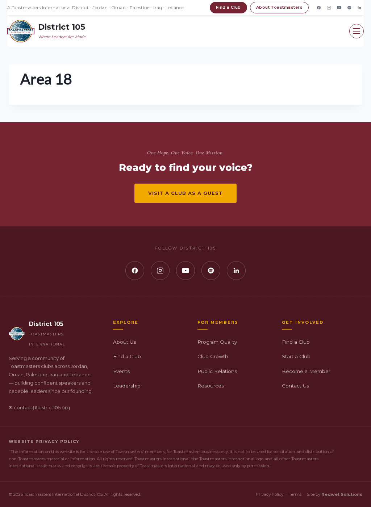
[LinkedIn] (359, 7)
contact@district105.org (42, 407)
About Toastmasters (279, 7)
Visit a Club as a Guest (185, 193)
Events (121, 371)
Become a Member (306, 371)
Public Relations (217, 371)
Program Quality (217, 342)
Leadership (127, 386)
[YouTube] (339, 7)
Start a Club (296, 356)
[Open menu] (356, 31)
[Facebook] (318, 7)
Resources (210, 386)
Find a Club (228, 7)
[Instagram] (329, 7)
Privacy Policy (269, 494)
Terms (295, 494)
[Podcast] (349, 7)
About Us (124, 342)
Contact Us (295, 386)
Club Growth (212, 356)
